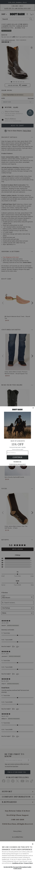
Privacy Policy (28, 863)
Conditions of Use (17, 863)
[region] (17, 856)
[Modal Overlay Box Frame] (17, 436)
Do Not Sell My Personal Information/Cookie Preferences (17, 867)
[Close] (33, 844)
